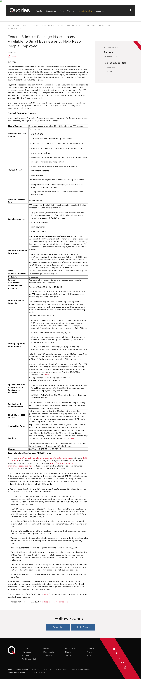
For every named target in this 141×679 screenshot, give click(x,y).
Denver (46, 648)
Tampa (68, 655)
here (47, 374)
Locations (100, 11)
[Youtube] (122, 662)
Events (34, 26)
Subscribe (90, 26)
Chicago (25, 648)
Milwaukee (26, 652)
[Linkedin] (113, 649)
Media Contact (15, 29)
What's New (13, 26)
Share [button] (13, 57)
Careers (70, 11)
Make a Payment (22, 669)
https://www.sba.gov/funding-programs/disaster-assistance (45, 458)
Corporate (108, 71)
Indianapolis (70, 648)
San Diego (47, 655)
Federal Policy (74, 26)
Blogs (60, 26)
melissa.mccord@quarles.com (55, 602)
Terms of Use (47, 669)
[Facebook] (116, 653)
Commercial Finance (112, 67)
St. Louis (25, 655)
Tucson (90, 655)
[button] (125, 667)
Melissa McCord (110, 56)
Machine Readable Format (80, 669)
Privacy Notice (61, 669)
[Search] (130, 10)
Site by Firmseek (39, 672)
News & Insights (85, 11)
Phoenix (90, 652)
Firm (61, 11)
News (25, 26)
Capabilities (50, 11)
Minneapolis (48, 652)
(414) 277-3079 (32, 602)
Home (10, 669)
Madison (90, 648)
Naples (68, 652)
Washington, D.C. (29, 659)
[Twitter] (119, 658)
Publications (48, 26)
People (39, 11)
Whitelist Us (104, 26)
